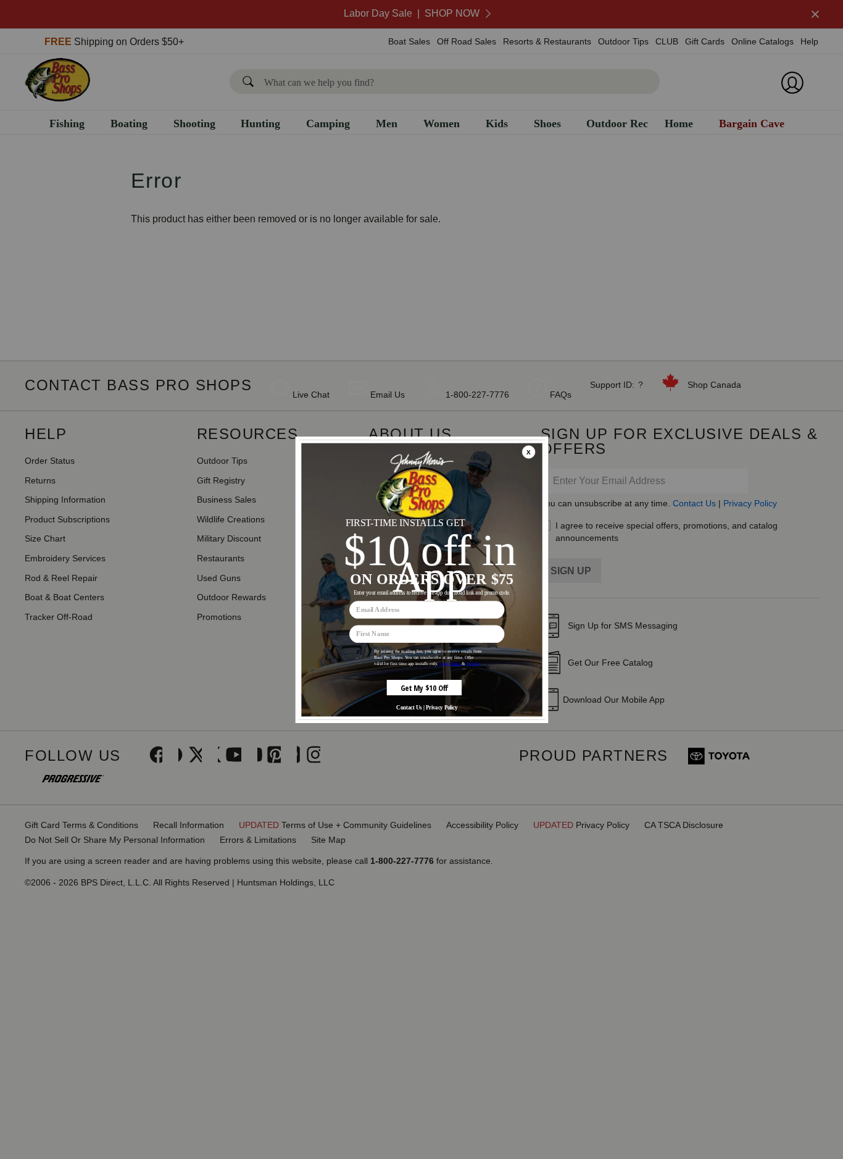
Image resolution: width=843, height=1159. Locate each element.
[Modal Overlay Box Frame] (421, 580)
